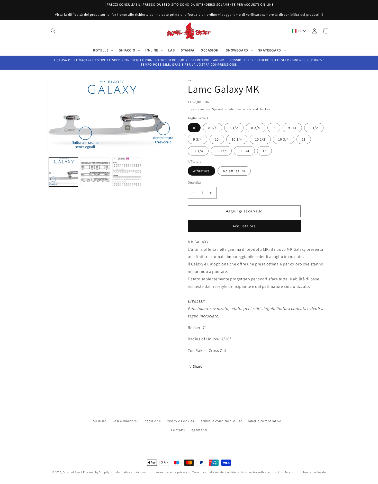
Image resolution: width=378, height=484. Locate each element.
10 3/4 (283, 139)
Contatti (178, 430)
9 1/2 (314, 127)
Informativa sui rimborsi (131, 472)
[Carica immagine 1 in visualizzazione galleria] (63, 171)
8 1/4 (212, 127)
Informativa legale (313, 472)
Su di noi (100, 421)
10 (217, 139)
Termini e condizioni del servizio (214, 472)
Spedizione (151, 421)
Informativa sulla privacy (170, 472)
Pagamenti (198, 430)
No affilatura (234, 171)
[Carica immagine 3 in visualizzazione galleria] (126, 171)
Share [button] (197, 366)
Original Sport (72, 472)
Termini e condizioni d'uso (221, 421)
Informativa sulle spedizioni (260, 472)
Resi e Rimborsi (125, 421)
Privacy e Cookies (180, 421)
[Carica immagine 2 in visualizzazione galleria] (95, 171)
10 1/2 (260, 139)
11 (303, 139)
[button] (53, 31)
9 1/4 (292, 127)
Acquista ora (244, 225)
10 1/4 (237, 139)
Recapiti (290, 472)
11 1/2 (221, 151)
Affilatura (201, 171)
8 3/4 (255, 127)
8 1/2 (234, 127)
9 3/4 (197, 139)
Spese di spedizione (226, 109)
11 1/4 (198, 151)
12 (264, 151)
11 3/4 (244, 151)
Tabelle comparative (264, 421)
